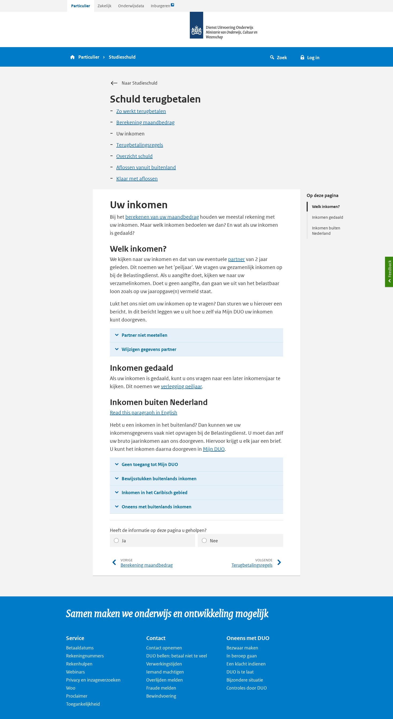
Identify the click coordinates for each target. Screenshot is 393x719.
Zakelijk (104, 5)
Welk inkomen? (326, 206)
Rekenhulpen (79, 664)
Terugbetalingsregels (139, 145)
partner (236, 259)
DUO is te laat (240, 672)
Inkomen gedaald (327, 217)
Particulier (80, 5)
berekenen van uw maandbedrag (162, 217)
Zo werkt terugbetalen (141, 111)
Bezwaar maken (242, 648)
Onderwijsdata (131, 5)
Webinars (75, 672)
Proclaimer (76, 696)
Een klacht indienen (246, 664)
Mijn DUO (214, 449)
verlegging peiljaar (181, 386)
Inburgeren (160, 7)
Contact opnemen (164, 648)
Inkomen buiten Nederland (326, 230)
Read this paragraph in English (143, 413)
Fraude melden (161, 688)
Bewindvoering (161, 696)
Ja (124, 541)
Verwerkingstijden (164, 664)
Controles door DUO (246, 688)
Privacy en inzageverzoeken (93, 680)
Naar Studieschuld (139, 83)
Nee (214, 541)
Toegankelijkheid (83, 704)
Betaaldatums (80, 648)
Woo (70, 688)
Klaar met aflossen (137, 179)
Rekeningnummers (85, 656)
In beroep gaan (241, 656)
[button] (279, 57)
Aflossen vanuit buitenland (146, 167)
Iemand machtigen (165, 672)
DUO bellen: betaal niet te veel (176, 656)
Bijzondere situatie (244, 680)
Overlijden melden (164, 680)
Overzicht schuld (134, 156)
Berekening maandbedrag (145, 122)
